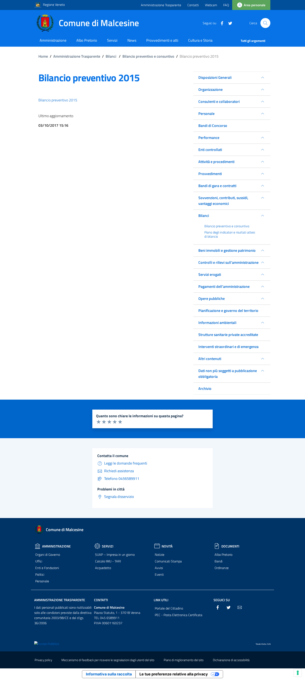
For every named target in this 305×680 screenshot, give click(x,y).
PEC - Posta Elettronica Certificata (178, 614)
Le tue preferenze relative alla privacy (173, 674)
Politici (39, 574)
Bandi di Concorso (212, 125)
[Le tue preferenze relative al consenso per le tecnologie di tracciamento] (298, 673)
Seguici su (222, 599)
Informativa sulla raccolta (109, 674)
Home (43, 56)
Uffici (38, 561)
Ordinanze (222, 567)
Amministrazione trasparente (59, 599)
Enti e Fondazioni (47, 567)
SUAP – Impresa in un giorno (115, 554)
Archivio (204, 388)
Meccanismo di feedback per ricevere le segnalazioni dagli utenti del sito (107, 660)
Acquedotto (103, 567)
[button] (265, 23)
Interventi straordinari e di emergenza (228, 346)
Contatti (193, 4)
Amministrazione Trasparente (161, 4)
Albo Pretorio (223, 554)
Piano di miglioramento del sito (184, 660)
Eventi (159, 574)
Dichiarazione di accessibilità (231, 660)
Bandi (218, 561)
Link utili (161, 599)
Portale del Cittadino (169, 608)
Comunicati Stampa (168, 561)
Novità (167, 546)
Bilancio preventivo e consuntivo (148, 56)
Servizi (107, 546)
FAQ (226, 4)
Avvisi (159, 567)
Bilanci (111, 56)
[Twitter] (228, 22)
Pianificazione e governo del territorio (228, 310)
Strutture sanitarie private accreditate (228, 334)
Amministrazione (56, 546)
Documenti (230, 546)
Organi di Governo (47, 554)
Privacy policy (43, 660)
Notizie (159, 554)
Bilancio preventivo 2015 (57, 100)
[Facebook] (220, 22)
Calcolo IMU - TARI (108, 561)
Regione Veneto (54, 4)
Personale (42, 581)
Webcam (211, 4)
